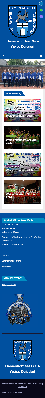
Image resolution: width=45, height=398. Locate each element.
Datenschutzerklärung (11, 261)
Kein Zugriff (17, 392)
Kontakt (5, 255)
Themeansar (22, 387)
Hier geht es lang (9, 285)
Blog (10, 392)
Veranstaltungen (13, 111)
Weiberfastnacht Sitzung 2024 (21, 196)
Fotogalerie (11, 136)
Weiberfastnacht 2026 (19, 115)
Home (4, 392)
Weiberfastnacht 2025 (19, 170)
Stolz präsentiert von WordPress (14, 384)
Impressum (6, 267)
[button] (36, 56)
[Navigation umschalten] (41, 56)
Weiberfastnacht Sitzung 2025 (21, 141)
